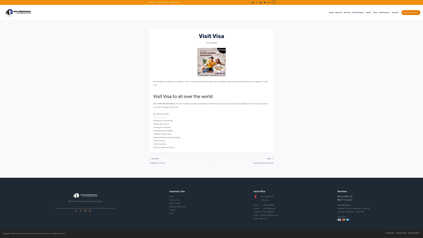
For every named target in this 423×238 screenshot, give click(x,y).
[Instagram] (261, 2)
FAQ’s (171, 213)
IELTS (171, 196)
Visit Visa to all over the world (183, 96)
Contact (395, 12)
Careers (172, 210)
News (375, 12)
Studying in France (157, 161)
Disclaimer (152, 2)
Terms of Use (162, 2)
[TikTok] (269, 2)
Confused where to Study (263, 161)
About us (338, 12)
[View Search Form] (274, 2)
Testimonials (174, 200)
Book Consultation (411, 13)
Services (347, 12)
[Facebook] (252, 2)
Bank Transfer (175, 203)
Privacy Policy (174, 2)
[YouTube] (265, 2)
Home (331, 12)
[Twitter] (257, 2)
